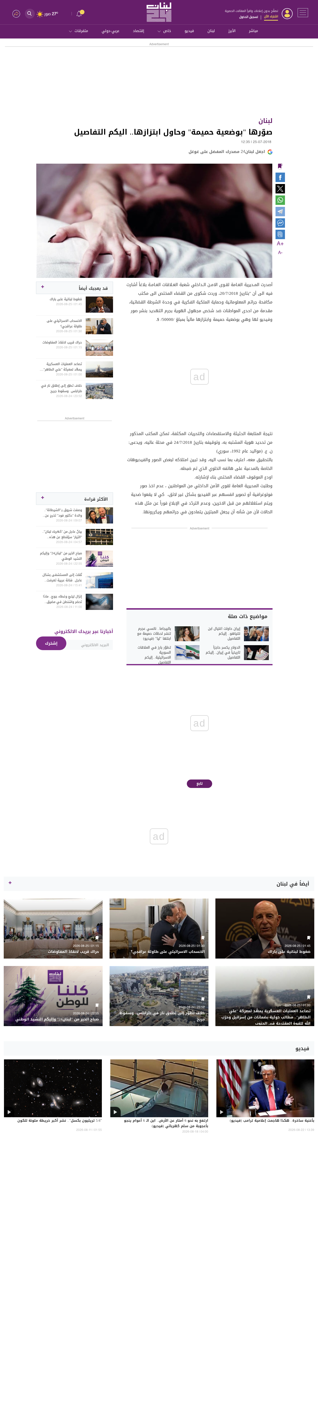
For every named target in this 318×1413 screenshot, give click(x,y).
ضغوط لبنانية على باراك (66, 299)
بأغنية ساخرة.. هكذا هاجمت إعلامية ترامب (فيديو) (272, 1121)
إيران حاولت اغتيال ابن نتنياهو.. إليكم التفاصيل (224, 633)
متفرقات (81, 30)
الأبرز (232, 30)
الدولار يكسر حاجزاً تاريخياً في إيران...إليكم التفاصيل (223, 652)
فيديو (189, 30)
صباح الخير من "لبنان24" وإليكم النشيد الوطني (61, 556)
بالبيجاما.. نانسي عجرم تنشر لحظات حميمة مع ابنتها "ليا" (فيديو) (154, 633)
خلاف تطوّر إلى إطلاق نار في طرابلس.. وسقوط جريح (61, 388)
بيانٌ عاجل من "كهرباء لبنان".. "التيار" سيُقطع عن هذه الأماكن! (62, 534)
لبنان (211, 30)
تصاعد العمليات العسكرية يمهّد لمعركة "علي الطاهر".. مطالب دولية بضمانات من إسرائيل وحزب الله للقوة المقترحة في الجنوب (62, 366)
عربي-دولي (110, 30)
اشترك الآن (271, 16)
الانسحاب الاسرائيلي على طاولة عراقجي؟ (64, 323)
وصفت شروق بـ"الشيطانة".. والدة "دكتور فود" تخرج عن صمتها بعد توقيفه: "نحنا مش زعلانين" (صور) (61, 512)
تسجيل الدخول (248, 17)
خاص (167, 30)
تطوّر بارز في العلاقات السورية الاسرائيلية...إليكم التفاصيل (154, 655)
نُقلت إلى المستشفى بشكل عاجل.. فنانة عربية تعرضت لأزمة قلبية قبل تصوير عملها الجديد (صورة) (62, 577)
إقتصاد (138, 30)
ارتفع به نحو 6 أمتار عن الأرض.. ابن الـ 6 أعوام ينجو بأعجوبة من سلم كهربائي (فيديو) (166, 1123)
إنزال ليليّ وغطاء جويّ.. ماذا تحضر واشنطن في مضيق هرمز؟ (62, 599)
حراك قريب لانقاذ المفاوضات (62, 342)
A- (280, 253)
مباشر (253, 30)
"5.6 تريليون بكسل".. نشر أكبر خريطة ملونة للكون (59, 1121)
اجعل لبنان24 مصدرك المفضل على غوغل (227, 151)
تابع (200, 783)
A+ (280, 244)
